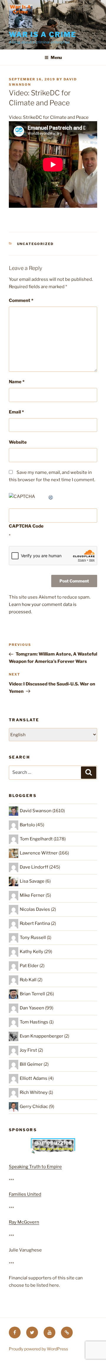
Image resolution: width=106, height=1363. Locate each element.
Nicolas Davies (35, 909)
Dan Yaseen (32, 1008)
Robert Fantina (35, 923)
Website (18, 442)
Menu (56, 57)
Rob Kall (28, 979)
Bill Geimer (31, 1064)
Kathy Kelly (31, 951)
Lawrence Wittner (39, 853)
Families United (25, 1194)
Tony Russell (33, 937)
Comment (21, 300)
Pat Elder (29, 965)
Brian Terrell (32, 994)
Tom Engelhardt (36, 839)
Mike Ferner (32, 895)
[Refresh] (51, 496)
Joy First (28, 1050)
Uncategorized (35, 244)
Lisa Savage (32, 881)
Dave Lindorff (34, 867)
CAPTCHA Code (26, 526)
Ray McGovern (24, 1222)
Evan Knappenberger (41, 1036)
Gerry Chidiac (34, 1106)
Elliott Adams (33, 1078)
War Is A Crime (42, 34)
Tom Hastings (34, 1022)
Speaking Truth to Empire (35, 1166)
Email (16, 412)
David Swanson (36, 810)
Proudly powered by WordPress (38, 1348)
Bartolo (27, 824)
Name (16, 381)
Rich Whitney (34, 1092)
